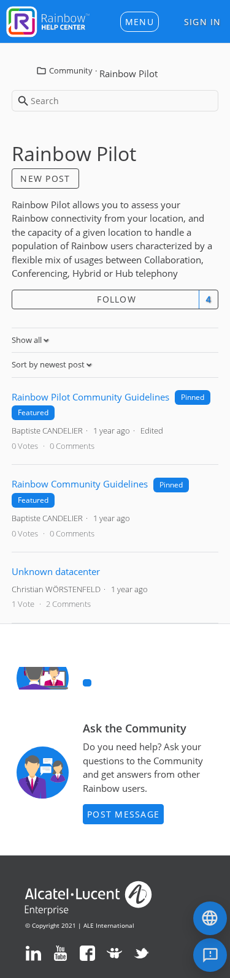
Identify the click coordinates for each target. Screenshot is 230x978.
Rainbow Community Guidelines (80, 484)
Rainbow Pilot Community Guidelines (90, 397)
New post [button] (45, 178)
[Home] (48, 20)
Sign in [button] (202, 22)
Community (71, 70)
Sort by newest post (49, 364)
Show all (28, 339)
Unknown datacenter (56, 571)
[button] (139, 22)
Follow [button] (116, 299)
